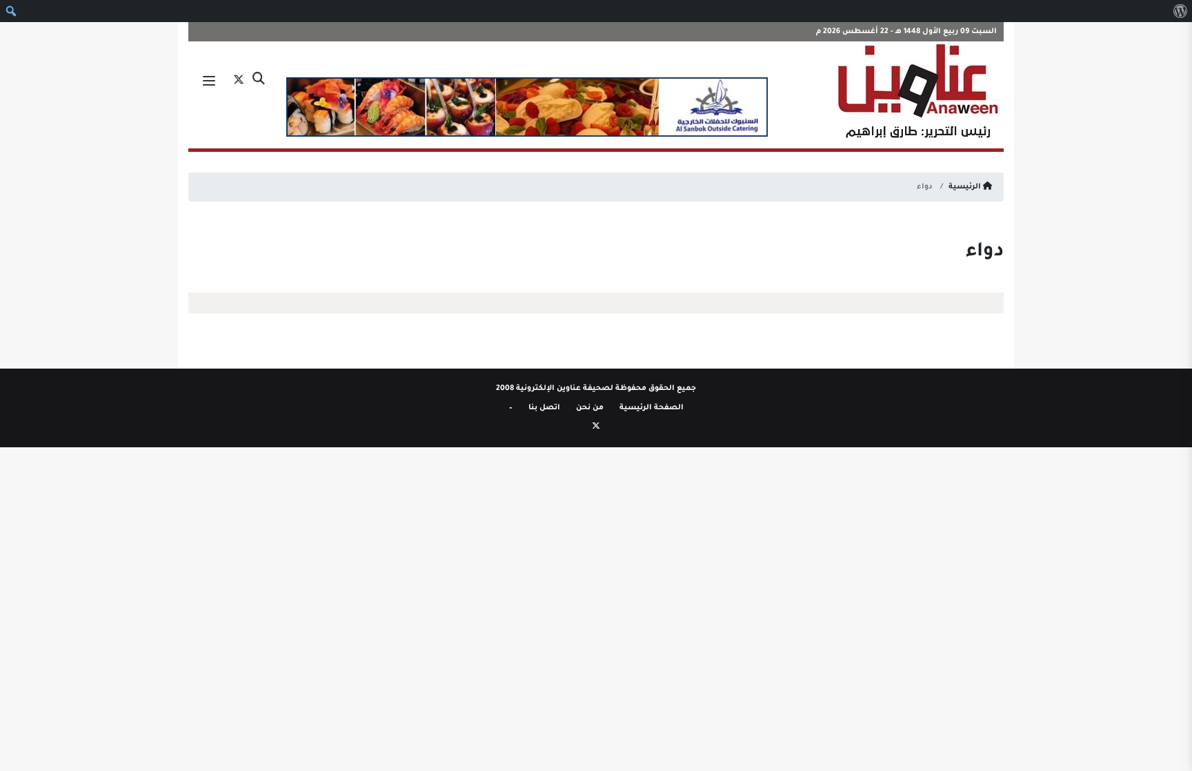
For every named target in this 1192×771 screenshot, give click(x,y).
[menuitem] (1180, 11)
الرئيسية (965, 187)
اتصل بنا (544, 408)
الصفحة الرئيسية (651, 408)
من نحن (590, 408)
